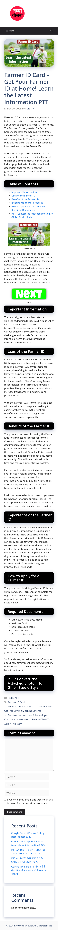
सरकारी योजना (14, 697)
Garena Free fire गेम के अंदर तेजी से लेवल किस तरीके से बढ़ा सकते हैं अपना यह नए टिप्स (28, 870)
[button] (51, 31)
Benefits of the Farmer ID (25, 199)
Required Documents (23, 210)
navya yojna (38, 13)
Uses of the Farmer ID (23, 195)
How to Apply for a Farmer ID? (28, 206)
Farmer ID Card (16, 702)
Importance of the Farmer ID (27, 202)
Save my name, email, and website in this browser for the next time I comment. (30, 801)
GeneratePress (44, 925)
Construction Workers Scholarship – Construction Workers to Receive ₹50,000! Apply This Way (27, 719)
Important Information (24, 192)
